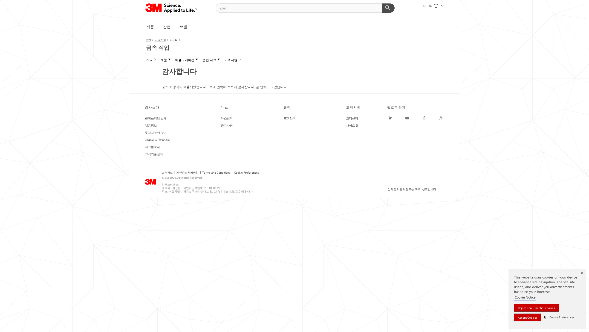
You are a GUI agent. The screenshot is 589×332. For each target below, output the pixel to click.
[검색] (388, 8)
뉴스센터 (227, 118)
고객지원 (230, 60)
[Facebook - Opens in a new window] (424, 118)
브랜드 (185, 26)
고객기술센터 (154, 154)
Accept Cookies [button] (527, 318)
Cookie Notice (525, 297)
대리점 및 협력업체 (157, 140)
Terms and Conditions (216, 172)
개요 (149, 60)
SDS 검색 (289, 118)
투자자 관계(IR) (155, 132)
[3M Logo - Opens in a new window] (171, 8)
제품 (150, 26)
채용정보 (151, 125)
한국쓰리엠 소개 (156, 118)
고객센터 (352, 118)
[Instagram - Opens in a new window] (440, 118)
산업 (166, 26)
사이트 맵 (352, 125)
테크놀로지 (152, 147)
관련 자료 (209, 60)
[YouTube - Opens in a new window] (407, 118)
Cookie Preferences (246, 172)
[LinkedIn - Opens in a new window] (390, 118)
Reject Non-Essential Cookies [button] (536, 308)
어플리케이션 (184, 60)
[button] (559, 317)
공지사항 (227, 125)
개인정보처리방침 (187, 172)
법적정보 (167, 172)
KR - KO (428, 6)
